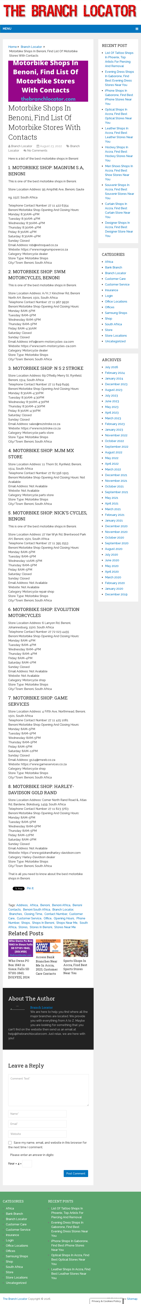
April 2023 (112, 412)
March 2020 (113, 577)
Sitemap (132, 1298)
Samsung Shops (116, 313)
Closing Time (33, 914)
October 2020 (114, 537)
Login (109, 296)
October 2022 (114, 441)
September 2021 (116, 492)
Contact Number (55, 914)
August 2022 (113, 452)
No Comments (37, 150)
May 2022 (111, 458)
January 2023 (114, 429)
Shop (108, 318)
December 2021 (116, 475)
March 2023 (113, 418)
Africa (34, 905)
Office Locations (116, 301)
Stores (23, 927)
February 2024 (115, 373)
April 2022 (112, 463)
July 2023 (111, 395)
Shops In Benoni (43, 922)
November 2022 (116, 435)
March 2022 (113, 469)
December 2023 (116, 384)
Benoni (45, 905)
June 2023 (112, 401)
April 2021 (111, 503)
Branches (15, 914)
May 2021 (111, 498)
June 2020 (112, 560)
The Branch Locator (15, 1298)
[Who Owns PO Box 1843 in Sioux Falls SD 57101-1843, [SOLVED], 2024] (20, 948)
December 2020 (116, 526)
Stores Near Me (65, 927)
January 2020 (114, 588)
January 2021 (114, 520)
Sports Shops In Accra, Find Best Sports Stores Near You (75, 967)
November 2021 (116, 480)
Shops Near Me (66, 922)
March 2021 (113, 509)
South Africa (113, 324)
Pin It (30, 888)
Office (48, 918)
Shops (25, 922)
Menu (7, 28)
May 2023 (111, 407)
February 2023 (115, 424)
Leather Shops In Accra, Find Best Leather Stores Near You (70, 1274)
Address (22, 905)
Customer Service (29, 918)
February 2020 (115, 583)
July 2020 (111, 554)
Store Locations (116, 335)
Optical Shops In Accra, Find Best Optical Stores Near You (70, 1259)
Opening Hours (64, 918)
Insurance (111, 290)
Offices (109, 307)
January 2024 (114, 378)
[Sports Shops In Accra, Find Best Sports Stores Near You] (75, 948)
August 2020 (113, 549)
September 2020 (117, 543)
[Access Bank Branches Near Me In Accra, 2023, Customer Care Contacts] (48, 946)
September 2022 (116, 446)
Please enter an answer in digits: (32, 1155)
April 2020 (112, 571)
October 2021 (114, 486)
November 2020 (116, 532)
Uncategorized (115, 341)
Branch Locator (21, 146)
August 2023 (113, 390)
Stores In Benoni (41, 927)
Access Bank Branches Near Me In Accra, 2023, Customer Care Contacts (47, 965)
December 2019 (116, 594)
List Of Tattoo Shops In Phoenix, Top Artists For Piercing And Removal (67, 1213)
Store (109, 330)
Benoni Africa (61, 905)
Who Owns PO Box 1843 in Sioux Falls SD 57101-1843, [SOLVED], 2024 (19, 969)
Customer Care (115, 279)
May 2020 (112, 566)
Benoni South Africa (36, 909)
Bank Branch (113, 267)
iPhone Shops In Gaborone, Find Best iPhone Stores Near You (69, 1245)
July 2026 (111, 367)
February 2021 (114, 515)
